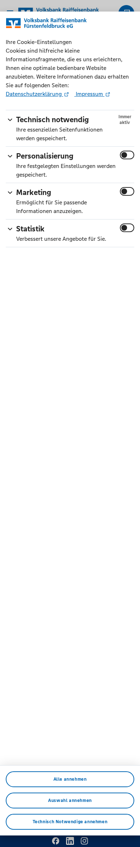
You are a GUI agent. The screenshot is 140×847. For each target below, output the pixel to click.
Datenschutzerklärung (34, 93)
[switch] (127, 155)
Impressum (89, 93)
